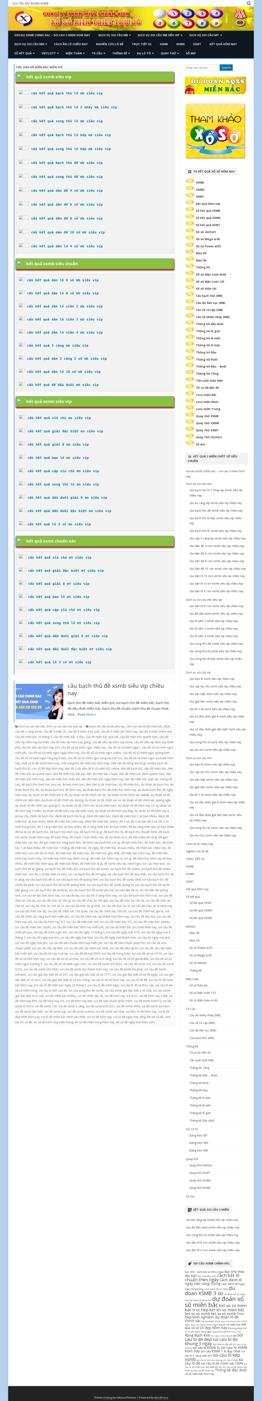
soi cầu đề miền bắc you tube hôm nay (131, 927)
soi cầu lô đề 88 (136, 980)
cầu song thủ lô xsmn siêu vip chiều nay (215, 828)
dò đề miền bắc (129, 784)
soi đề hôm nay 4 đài (153, 996)
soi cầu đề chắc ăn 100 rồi (127, 900)
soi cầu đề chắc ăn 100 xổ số (45, 906)
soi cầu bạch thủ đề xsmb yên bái (91, 890)
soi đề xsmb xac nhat (110, 1011)
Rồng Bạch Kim (197, 1335)
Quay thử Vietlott (209, 437)
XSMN (180, 44)
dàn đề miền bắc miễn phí (63, 779)
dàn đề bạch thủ (132, 768)
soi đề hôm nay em (51, 1001)
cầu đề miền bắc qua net (102, 737)
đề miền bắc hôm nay (135, 853)
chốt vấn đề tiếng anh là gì (128, 763)
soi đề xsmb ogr (55, 1011)
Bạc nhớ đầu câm (207, 1276)
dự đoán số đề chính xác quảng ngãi (146, 800)
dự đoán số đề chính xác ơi (103, 800)
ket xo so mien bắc (226, 1309)
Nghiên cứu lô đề (109, 44)
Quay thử (168, 53)
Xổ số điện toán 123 (210, 282)
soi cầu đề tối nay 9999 (84, 953)
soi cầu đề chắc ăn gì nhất (83, 906)
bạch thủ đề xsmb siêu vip (107, 726)
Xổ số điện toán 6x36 (211, 274)
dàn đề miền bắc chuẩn (102, 774)
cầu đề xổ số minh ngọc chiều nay (83, 747)
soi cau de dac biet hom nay (41, 895)
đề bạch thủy (59, 837)
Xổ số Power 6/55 (208, 246)
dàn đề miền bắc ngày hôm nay (102, 779)
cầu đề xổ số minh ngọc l (123, 747)
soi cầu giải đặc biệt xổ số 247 (48, 974)
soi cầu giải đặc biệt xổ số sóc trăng (65, 980)
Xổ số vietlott (206, 232)
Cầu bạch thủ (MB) (209, 296)
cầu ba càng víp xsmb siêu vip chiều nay (215, 503)
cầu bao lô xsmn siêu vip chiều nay (212, 764)
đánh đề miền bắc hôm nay (65, 821)
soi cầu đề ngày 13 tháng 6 (87, 932)
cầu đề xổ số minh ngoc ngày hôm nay (53, 753)
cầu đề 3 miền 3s (54, 731)
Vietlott (49, 53)
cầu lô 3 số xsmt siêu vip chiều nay (212, 709)
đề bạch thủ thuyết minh (140, 832)
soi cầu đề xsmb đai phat (126, 969)
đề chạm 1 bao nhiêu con (86, 837)
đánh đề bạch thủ (42, 816)
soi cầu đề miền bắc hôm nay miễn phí (77, 927)
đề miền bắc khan (66, 863)
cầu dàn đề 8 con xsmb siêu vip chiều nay (216, 561)
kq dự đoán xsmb (211, 1321)
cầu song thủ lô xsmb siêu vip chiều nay (215, 651)
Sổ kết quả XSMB (208, 211)
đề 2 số (124, 821)
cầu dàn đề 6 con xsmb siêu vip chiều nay (216, 553)
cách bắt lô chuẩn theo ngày (212, 1277)
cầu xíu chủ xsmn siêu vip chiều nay (212, 835)
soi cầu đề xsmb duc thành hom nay (84, 969)
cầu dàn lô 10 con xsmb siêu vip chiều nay (217, 576)
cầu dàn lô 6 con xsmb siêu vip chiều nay (216, 591)
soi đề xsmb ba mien (155, 1006)
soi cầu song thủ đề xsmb (86, 990)
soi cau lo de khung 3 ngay (211, 1341)
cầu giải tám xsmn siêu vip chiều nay (213, 787)
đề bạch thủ (40, 832)
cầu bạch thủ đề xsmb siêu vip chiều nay (116, 689)
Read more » (86, 714)
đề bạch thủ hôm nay (64, 832)
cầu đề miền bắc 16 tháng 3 (33, 737)
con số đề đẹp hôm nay (47, 768)
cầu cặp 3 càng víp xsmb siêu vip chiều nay (217, 538)
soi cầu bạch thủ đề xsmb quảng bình (60, 885)
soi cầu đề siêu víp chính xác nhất (86, 948)
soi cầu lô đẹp (230, 1360)
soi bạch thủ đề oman (93, 869)
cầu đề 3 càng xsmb (28, 731)
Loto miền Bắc (206, 395)
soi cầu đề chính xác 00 (30, 911)
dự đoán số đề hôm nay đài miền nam (68, 811)
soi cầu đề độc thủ (143, 916)
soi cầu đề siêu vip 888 (47, 948)
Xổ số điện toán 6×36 (203, 1000)
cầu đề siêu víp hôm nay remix (112, 742)
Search (226, 67)
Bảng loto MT (198, 1135)
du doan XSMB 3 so (210, 1290)
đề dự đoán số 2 (116, 837)
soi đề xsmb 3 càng (71, 1006)
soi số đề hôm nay (99, 1017)
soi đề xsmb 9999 (128, 1006)
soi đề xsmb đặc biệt (29, 1011)
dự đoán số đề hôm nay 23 (136, 805)
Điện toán (74, 53)
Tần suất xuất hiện (209, 380)
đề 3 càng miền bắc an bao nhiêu (59, 827)
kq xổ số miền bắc (230, 1324)
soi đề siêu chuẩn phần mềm (113, 1001)
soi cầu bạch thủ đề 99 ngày (87, 874)
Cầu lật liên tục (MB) (210, 303)
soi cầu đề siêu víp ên (124, 948)
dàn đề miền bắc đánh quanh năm (142, 774)
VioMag (107, 1397)
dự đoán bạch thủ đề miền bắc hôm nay (109, 790)
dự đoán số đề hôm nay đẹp (114, 811)
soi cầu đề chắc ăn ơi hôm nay (151, 906)
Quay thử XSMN (207, 423)
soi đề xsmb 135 (46, 1006)
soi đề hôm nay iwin (79, 1001)
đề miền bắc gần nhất (105, 853)
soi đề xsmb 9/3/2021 (100, 1006)
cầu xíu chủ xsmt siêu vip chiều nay (212, 750)
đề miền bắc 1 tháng (55, 848)
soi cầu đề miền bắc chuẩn (33, 927)
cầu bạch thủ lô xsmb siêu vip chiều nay (215, 531)
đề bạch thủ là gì (91, 832)
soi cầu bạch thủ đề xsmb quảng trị (110, 885)
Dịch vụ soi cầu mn (29, 44)
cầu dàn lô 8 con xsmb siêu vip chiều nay (216, 606)
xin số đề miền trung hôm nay (94, 1022)
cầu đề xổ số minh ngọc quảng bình (146, 753)
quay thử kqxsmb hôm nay (226, 1331)
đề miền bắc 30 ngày (84, 848)
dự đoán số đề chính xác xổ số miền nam (89, 805)
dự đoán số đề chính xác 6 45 (48, 795)
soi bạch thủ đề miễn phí (61, 869)
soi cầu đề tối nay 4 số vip (51, 953)
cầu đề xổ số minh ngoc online (101, 753)
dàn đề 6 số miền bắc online (100, 768)
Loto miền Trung (208, 409)
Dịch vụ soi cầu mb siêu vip (159, 35)
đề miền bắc (152, 842)
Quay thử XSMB (207, 416)
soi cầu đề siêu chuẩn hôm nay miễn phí (75, 943)
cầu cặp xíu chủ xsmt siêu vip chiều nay (215, 686)
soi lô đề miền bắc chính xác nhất (63, 1017)
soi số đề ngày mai (125, 1017)
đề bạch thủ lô (113, 832)
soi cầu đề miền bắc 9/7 (116, 922)
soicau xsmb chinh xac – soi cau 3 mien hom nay (52, 35)
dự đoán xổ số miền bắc (214, 1302)
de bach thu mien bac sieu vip (41, 784)
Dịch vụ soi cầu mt (204, 35)
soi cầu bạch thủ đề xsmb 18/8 (120, 879)
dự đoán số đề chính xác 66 (87, 795)
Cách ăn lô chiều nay (71, 44)
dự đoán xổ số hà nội (200, 1300)
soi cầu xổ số (214, 1367)
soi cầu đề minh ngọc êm (50, 932)
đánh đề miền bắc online (101, 821)
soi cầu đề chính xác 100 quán (68, 911)
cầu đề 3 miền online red (155, 731)
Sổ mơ (191, 53)
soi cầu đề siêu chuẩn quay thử (124, 943)
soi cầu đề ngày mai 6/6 (43, 937)
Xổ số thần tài (206, 288)
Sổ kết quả (23, 53)
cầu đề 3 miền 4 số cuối (83, 731)
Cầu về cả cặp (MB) (209, 310)
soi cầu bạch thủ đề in (40, 879)
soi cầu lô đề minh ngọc (103, 985)
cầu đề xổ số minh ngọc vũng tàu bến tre (95, 758)
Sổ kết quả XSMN (208, 218)
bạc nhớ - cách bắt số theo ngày (204, 1272)
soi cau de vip (70, 895)
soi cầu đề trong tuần (116, 953)
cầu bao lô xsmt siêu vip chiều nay (212, 679)
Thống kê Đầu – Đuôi (211, 366)
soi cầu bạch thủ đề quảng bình (77, 879)
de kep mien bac (73, 784)
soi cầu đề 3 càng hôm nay (99, 895)
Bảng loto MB (198, 1150)
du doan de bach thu (154, 784)
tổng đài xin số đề (151, 1017)
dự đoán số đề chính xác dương (62, 800)
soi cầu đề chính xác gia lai (146, 911)
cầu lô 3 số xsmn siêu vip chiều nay (212, 795)
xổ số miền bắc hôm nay (200, 1374)
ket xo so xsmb (197, 1313)
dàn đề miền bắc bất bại (69, 774)
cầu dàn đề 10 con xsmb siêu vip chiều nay (217, 568)
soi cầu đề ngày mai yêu (31, 943)
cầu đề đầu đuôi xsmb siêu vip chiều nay (216, 613)
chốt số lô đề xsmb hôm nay (40, 763)
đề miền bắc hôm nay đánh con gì (65, 858)
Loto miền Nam (207, 402)
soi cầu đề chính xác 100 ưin (108, 911)
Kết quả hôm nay (223, 44)
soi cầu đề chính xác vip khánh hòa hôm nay (99, 916)
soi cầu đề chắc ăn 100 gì (53, 900)
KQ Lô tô (144, 53)
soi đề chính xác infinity (60, 996)
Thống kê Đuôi (206, 359)
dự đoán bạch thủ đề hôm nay (61, 790)
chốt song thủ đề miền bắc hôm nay (85, 763)
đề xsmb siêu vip (115, 863)
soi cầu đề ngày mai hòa (76, 937)
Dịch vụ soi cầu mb (113, 35)
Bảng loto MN (198, 1143)
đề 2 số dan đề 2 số (144, 821)
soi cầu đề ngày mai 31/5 (123, 932)
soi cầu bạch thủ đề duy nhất (126, 874)
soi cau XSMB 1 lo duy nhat (220, 1351)
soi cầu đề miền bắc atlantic (151, 922)
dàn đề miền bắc (155, 768)
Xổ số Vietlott (198, 963)
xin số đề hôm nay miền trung (53, 1022)
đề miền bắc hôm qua (38, 863)
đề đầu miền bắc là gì (143, 837)
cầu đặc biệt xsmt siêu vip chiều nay (213, 694)
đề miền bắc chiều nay (151, 848)
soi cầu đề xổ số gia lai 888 (130, 959)
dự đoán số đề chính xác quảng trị (37, 805)
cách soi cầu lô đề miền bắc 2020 (148, 726)
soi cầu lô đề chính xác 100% (222, 1363)
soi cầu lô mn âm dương (209, 1360)
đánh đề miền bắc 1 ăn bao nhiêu (134, 816)
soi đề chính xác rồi (90, 996)
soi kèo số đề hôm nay (141, 1011)
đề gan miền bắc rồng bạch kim (60, 842)
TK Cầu (97, 53)
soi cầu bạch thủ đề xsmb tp (48, 890)
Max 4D (201, 260)
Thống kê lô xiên (208, 338)
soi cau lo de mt (222, 1344)
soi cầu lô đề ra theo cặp (137, 985)
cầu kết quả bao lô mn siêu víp (58, 458)
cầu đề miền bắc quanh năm (139, 737)
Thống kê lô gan (208, 331)
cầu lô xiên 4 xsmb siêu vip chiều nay (213, 636)
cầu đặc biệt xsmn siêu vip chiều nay (213, 779)
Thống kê (119, 53)
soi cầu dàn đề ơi (126, 890)
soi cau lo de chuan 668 (223, 1335)
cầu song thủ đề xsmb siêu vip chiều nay (216, 644)
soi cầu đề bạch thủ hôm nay (137, 895)
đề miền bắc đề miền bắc (72, 853)
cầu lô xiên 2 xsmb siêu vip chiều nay (213, 621)
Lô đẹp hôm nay (213, 1327)
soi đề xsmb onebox (81, 1011)
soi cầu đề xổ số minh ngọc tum (65, 964)
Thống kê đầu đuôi (209, 324)
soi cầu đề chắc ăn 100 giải (90, 900)
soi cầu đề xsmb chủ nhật (41, 969)
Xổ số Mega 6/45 (208, 239)
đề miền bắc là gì (91, 863)
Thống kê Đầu (206, 352)
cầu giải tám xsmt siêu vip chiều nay (213, 701)
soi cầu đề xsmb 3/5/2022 (105, 964)
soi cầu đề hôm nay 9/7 (49, 922)
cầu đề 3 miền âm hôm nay (119, 731)
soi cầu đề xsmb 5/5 (137, 964)
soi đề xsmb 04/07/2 (147, 1001)
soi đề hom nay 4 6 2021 (121, 996)
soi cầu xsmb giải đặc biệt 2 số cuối (128, 990)
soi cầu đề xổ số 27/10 (147, 953)
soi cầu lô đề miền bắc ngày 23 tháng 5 (60, 985)
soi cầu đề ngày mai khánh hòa (115, 937)
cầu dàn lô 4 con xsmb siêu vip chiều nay (216, 583)
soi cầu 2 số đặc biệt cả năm (48, 874)
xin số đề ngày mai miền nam (135, 1022)
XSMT (197, 44)
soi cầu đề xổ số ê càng (95, 959)
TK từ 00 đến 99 (207, 388)
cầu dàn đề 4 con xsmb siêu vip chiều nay (216, 546)
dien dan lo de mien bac (101, 784)
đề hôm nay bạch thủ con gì (101, 842)
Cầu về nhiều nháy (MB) (213, 317)
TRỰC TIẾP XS (141, 44)
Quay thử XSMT (207, 430)
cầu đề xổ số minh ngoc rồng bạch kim (40, 758)
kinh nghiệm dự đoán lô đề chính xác (212, 1319)
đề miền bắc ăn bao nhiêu (117, 848)
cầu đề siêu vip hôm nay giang (71, 742)
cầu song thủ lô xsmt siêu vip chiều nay (215, 742)
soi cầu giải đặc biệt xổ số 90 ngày (134, 974)
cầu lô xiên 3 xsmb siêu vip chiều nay (213, 628)
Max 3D (201, 253)
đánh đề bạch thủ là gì (70, 816)
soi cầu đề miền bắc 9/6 (82, 922)
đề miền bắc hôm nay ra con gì (110, 858)
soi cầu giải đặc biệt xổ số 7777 (90, 974)
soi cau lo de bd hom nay (107, 980)
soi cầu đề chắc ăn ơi (116, 906)
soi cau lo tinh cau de (53, 990)
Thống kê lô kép (208, 345)
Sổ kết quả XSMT (208, 225)
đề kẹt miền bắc (132, 842)
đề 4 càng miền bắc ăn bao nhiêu (105, 827)
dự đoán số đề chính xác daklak (128, 795)
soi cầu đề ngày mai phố (153, 937)
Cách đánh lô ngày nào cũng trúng (213, 1281)
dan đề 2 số (72, 768)
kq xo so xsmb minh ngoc (204, 1324)
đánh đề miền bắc (99, 816)
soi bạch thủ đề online (125, 869)
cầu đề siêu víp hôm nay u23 (41, 747)
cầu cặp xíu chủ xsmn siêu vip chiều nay (215, 772)
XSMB (164, 44)
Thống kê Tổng (207, 373)
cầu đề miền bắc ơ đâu (69, 737)
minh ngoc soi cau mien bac (146, 863)
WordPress (161, 1397)
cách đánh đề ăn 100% (216, 1289)
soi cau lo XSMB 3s (206, 1347)
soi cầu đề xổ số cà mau (62, 959)
